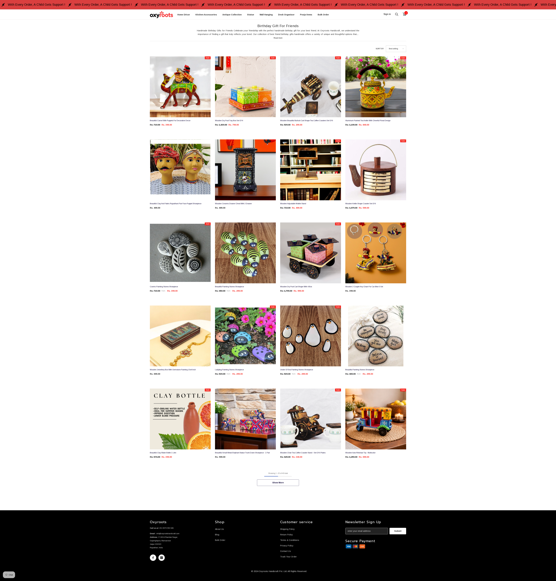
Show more (278, 482)
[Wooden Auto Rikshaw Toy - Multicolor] (375, 419)
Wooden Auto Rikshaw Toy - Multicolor (360, 453)
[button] (396, 49)
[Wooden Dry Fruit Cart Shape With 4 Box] (310, 252)
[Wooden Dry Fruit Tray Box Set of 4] (245, 86)
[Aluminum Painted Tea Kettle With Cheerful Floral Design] (375, 86)
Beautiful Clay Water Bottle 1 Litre (163, 453)
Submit (398, 531)
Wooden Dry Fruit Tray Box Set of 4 (229, 121)
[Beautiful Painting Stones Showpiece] (245, 252)
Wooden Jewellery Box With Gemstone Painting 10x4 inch (173, 370)
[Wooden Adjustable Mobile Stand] (310, 169)
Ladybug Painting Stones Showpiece (229, 370)
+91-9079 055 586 (166, 528)
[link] (355, 546)
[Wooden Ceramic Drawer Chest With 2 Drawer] (245, 169)
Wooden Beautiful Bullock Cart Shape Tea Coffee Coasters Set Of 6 (306, 121)
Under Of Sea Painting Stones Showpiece (296, 370)
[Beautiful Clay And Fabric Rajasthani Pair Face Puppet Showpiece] (180, 169)
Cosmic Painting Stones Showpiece (164, 287)
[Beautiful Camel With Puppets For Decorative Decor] (180, 86)
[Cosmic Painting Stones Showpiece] (180, 252)
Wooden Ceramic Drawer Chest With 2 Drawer (233, 204)
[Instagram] (161, 557)
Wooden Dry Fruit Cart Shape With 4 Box (296, 287)
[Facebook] (153, 557)
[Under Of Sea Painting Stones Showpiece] (310, 335)
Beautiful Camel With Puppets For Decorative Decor (170, 121)
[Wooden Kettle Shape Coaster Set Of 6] (375, 169)
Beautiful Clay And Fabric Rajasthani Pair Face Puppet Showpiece (175, 204)
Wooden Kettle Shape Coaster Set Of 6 (360, 204)
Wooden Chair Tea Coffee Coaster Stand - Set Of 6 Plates (302, 453)
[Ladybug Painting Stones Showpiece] (245, 335)
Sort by (380, 49)
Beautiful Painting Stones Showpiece (229, 287)
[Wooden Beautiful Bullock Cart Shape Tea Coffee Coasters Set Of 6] (310, 86)
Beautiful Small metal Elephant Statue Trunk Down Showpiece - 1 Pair (242, 453)
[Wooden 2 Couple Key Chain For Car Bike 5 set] (375, 252)
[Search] (397, 14)
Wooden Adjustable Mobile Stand (293, 204)
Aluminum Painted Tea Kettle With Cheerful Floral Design (368, 121)
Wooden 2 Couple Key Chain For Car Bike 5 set (364, 287)
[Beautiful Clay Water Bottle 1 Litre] (180, 419)
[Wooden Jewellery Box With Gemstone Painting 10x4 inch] (180, 335)
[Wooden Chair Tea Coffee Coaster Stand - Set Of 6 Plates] (310, 419)
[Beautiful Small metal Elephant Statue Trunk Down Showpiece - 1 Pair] (245, 419)
